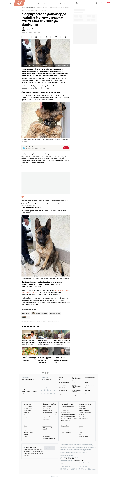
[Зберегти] (65, 37)
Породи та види (40, 3)
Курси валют (82, 408)
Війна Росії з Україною (49, 404)
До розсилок (49, 448)
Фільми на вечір (28, 432)
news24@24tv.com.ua (27, 379)
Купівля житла (65, 430)
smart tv (82, 469)
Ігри (86, 393)
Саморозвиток (46, 436)
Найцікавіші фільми (29, 428)
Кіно (25, 426)
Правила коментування (75, 394)
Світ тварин (30, 3)
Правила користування (62, 394)
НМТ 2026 (45, 434)
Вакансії (87, 382)
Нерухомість (65, 426)
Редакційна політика (64, 382)
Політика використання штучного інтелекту (76, 382)
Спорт (81, 426)
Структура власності (89, 385)
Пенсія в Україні (83, 418)
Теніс (80, 432)
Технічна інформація (90, 377)
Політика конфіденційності (76, 378)
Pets (22, 7)
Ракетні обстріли (47, 406)
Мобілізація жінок (65, 412)
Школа (44, 432)
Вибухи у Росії (46, 417)
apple (73, 469)
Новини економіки (85, 404)
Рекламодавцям (63, 390)
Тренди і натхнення (66, 432)
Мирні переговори (47, 410)
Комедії (26, 434)
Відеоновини (27, 412)
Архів (86, 387)
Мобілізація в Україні (67, 404)
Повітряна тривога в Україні (50, 412)
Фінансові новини (84, 410)
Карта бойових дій (47, 408)
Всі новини (27, 404)
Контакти (87, 379)
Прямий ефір (27, 410)
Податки (81, 416)
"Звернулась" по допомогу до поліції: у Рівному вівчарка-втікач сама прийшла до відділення (53, 7)
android (64, 469)
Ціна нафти (82, 406)
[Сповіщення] (97, 3)
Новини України (28, 408)
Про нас (61, 377)
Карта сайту (87, 390)
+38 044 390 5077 (46, 379)
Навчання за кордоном (49, 438)
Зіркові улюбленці (53, 3)
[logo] (19, 3)
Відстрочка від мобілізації (68, 416)
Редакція (61, 379)
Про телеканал (63, 385)
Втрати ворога (46, 419)
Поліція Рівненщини (34, 32)
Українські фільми (29, 430)
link (41, 390)
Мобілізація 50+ (65, 410)
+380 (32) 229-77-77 (69, 458)
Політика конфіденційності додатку (76, 386)
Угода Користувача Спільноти (76, 391)
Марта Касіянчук (31, 29)
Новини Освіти (47, 426)
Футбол (81, 430)
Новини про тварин (30, 7)
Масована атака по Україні (50, 415)
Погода (26, 417)
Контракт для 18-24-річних (68, 414)
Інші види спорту (83, 436)
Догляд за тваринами (67, 3)
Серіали (26, 436)
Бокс (80, 428)
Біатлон (81, 434)
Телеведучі (62, 387)
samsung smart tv (92, 469)
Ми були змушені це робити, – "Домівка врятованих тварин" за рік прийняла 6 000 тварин (44, 87)
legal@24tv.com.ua (78, 460)
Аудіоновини (27, 415)
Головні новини (28, 406)
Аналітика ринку (65, 428)
